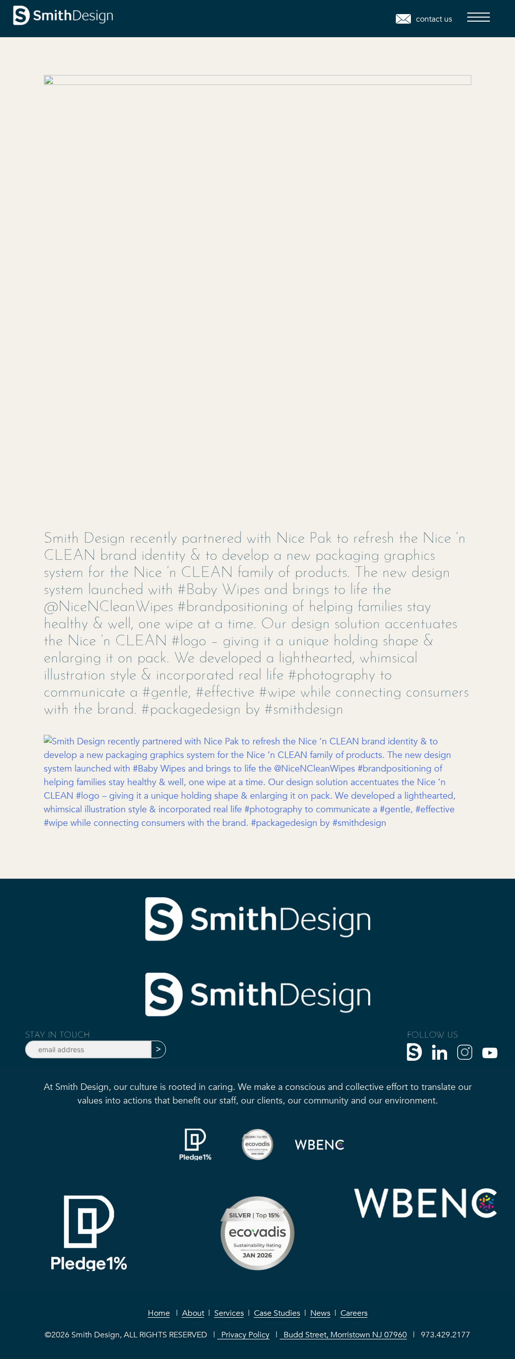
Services (229, 1313)
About (193, 1313)
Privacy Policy (243, 1334)
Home (159, 1313)
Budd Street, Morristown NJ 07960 (343, 1334)
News (320, 1313)
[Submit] (158, 1049)
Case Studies (277, 1313)
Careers (354, 1313)
